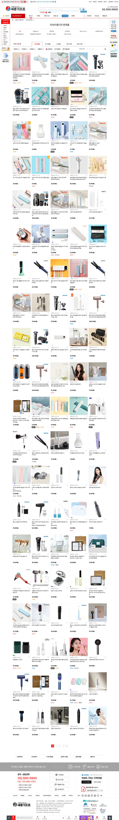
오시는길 (30, 795)
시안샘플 (63, 795)
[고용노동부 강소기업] (93, 805)
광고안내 (56, 795)
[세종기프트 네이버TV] (85, 795)
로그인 (90, 1)
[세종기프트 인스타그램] (94, 795)
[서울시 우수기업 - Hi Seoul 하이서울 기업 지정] (85, 804)
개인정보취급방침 (47, 795)
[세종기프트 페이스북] (88, 795)
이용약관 (37, 795)
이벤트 (73, 16)
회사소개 (116, 1)
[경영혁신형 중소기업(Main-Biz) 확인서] (103, 805)
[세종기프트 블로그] (82, 795)
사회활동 (22, 795)
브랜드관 (55, 16)
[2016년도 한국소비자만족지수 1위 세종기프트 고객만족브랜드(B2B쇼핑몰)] (91, 800)
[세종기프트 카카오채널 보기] (101, 795)
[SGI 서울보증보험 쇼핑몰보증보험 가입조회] (90, 810)
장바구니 (105, 1)
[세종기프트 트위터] (91, 795)
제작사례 (70, 795)
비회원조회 (100, 1)
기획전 (38, 16)
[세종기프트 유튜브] (97, 795)
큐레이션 (46, 16)
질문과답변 (111, 1)
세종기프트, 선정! (42, 2)
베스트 (31, 17)
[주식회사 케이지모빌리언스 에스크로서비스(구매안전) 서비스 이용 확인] (103, 810)
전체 (20, 31)
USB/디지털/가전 (19, 20)
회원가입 (95, 1)
